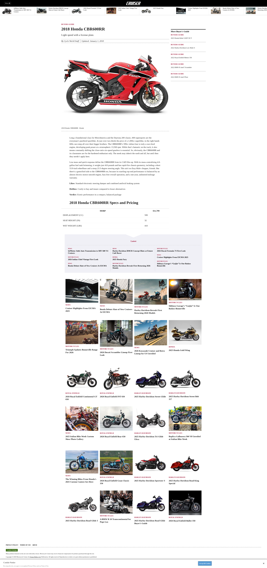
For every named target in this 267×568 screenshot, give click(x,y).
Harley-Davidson (142, 393)
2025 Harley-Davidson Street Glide (150, 396)
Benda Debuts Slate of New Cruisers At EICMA (87, 266)
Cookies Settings (12, 550)
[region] (133, 563)
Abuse (34, 545)
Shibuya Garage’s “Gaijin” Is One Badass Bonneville (174, 265)
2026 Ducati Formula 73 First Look (171, 251)
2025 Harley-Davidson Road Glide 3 (81, 520)
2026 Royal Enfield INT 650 (112, 396)
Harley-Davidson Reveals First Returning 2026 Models (131, 267)
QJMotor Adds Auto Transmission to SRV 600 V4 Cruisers (88, 252)
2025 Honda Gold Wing (179, 350)
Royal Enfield (72, 393)
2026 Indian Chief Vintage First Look (83, 259)
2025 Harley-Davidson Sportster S (149, 481)
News (70, 248)
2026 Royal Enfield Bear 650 (112, 436)
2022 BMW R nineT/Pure (179, 77)
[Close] (263, 563)
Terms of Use (25, 545)
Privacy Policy (12, 545)
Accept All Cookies (204, 563)
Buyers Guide (67, 24)
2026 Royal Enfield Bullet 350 (182, 521)
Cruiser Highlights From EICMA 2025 (172, 257)
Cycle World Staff (71, 41)
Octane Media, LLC (35, 557)
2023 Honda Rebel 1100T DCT (181, 38)
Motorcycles (73, 257)
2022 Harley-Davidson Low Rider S (183, 48)
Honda (115, 257)
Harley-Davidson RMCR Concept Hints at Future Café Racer (133, 252)
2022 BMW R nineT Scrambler (181, 67)
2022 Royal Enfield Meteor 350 (181, 58)
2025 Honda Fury (120, 259)
